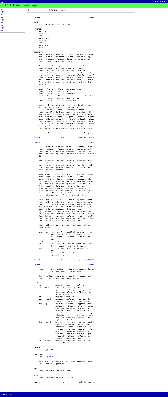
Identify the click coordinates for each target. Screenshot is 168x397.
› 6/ (2, 22)
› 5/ (2, 20)
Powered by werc (7, 394)
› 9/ (2, 30)
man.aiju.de (19, 5)
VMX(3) (37, 17)
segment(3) (43, 119)
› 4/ (2, 17)
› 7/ (2, 25)
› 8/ (2, 28)
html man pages (161, 1)
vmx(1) (41, 357)
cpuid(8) (50, 357)
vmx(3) (41, 59)
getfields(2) (44, 211)
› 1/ (2, 9)
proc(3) (83, 278)
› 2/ (2, 12)
